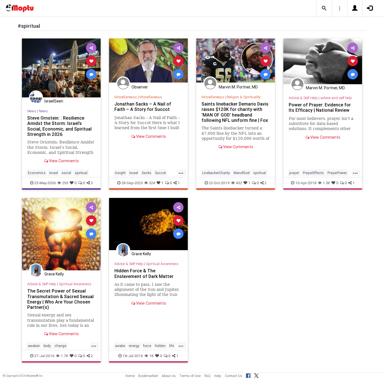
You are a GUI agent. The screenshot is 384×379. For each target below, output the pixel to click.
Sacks (146, 173)
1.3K (326, 182)
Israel (53, 173)
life (171, 346)
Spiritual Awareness (75, 284)
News (31, 111)
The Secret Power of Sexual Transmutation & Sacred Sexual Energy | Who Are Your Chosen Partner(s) (60, 299)
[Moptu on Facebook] (248, 375)
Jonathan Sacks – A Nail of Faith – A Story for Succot (142, 106)
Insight (120, 173)
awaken (34, 346)
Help (217, 376)
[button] (324, 8)
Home (130, 376)
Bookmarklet (148, 376)
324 (152, 182)
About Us (169, 376)
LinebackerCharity (216, 173)
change (60, 346)
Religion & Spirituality (244, 97)
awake (120, 346)
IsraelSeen (53, 101)
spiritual (81, 173)
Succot (160, 173)
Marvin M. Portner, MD (238, 87)
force (147, 346)
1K (151, 355)
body (47, 346)
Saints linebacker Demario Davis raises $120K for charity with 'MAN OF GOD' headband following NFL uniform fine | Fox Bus (235, 114)
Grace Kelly (54, 274)
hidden (160, 346)
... (181, 172)
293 (65, 182)
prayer (294, 173)
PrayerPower (337, 173)
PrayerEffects (313, 173)
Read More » (61, 68)
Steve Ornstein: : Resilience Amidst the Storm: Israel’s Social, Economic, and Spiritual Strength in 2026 (59, 126)
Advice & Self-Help (303, 97)
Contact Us (233, 376)
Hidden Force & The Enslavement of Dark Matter (143, 273)
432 (239, 182)
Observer (140, 87)
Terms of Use (190, 376)
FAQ (207, 376)
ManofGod (242, 173)
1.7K (64, 355)
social (66, 173)
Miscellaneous (125, 97)
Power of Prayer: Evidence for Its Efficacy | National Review (320, 107)
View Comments (63, 160)
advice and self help (336, 97)
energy (134, 346)
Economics (37, 173)
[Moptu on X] (256, 375)
